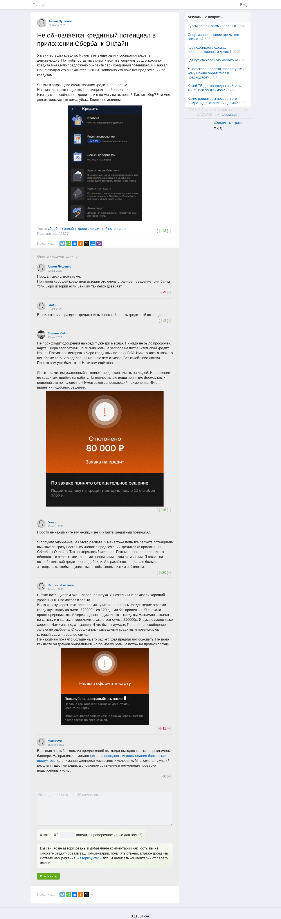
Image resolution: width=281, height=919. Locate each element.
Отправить (48, 876)
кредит (82, 228)
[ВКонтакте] (74, 243)
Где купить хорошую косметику (213, 60)
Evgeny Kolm (57, 333)
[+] (169, 231)
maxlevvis (55, 740)
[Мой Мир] (92, 243)
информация (228, 114)
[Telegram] (62, 243)
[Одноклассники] (80, 243)
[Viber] (99, 243)
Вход (244, 5)
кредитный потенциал (108, 228)
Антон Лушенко (60, 21)
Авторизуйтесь (89, 858)
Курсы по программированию (212, 26)
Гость (52, 305)
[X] (86, 243)
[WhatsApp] (68, 243)
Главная (39, 5)
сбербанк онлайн (62, 228)
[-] (158, 231)
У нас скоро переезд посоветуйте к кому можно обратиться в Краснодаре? (216, 73)
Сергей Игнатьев (61, 585)
